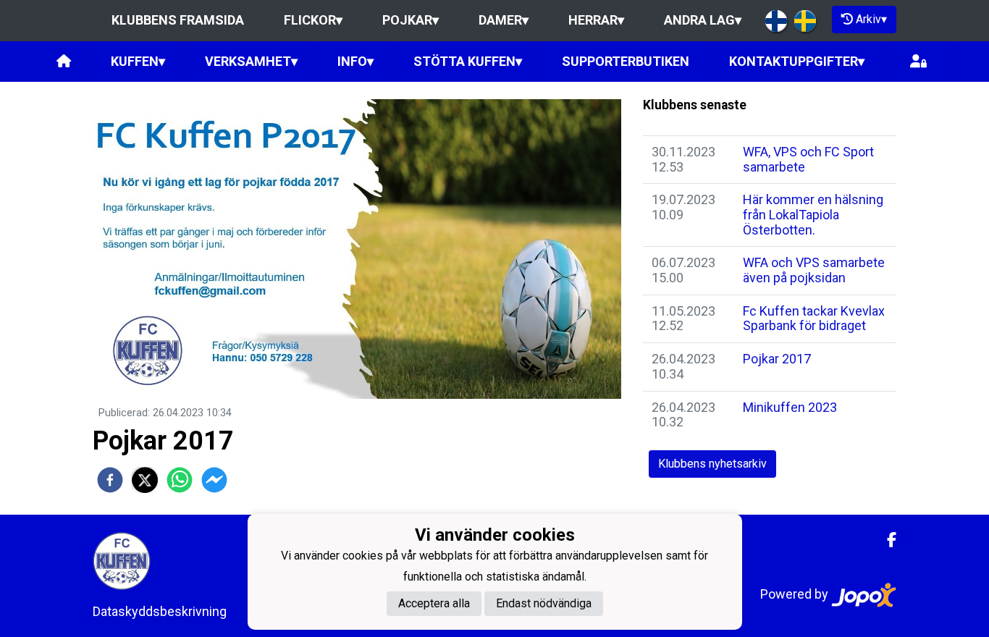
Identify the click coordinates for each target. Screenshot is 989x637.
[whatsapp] (180, 480)
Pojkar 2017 (777, 358)
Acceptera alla (434, 604)
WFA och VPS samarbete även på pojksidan (814, 270)
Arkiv (871, 19)
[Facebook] (885, 540)
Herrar (596, 20)
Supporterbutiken (625, 61)
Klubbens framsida (177, 20)
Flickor (313, 20)
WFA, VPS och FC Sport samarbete (808, 159)
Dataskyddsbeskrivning (160, 611)
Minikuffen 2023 (790, 407)
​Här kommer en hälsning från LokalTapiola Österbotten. (813, 214)
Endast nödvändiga (544, 604)
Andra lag (702, 20)
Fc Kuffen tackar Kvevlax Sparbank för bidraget (814, 318)
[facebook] (110, 480)
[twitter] (145, 480)
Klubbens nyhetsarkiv (712, 464)
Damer (504, 20)
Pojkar (410, 20)
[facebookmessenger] (214, 480)
